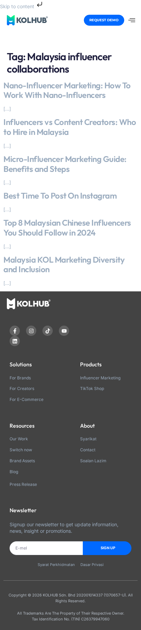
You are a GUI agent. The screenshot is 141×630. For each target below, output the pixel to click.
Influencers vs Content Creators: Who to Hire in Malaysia (69, 127)
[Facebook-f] (15, 331)
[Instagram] (31, 331)
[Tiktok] (47, 331)
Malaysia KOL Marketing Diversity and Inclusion (64, 264)
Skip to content (18, 6)
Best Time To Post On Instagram (60, 195)
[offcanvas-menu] (132, 20)
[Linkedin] (15, 341)
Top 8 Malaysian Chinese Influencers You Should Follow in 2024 (67, 227)
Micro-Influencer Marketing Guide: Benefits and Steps (65, 164)
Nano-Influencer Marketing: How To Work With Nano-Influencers (67, 90)
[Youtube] (64, 331)
